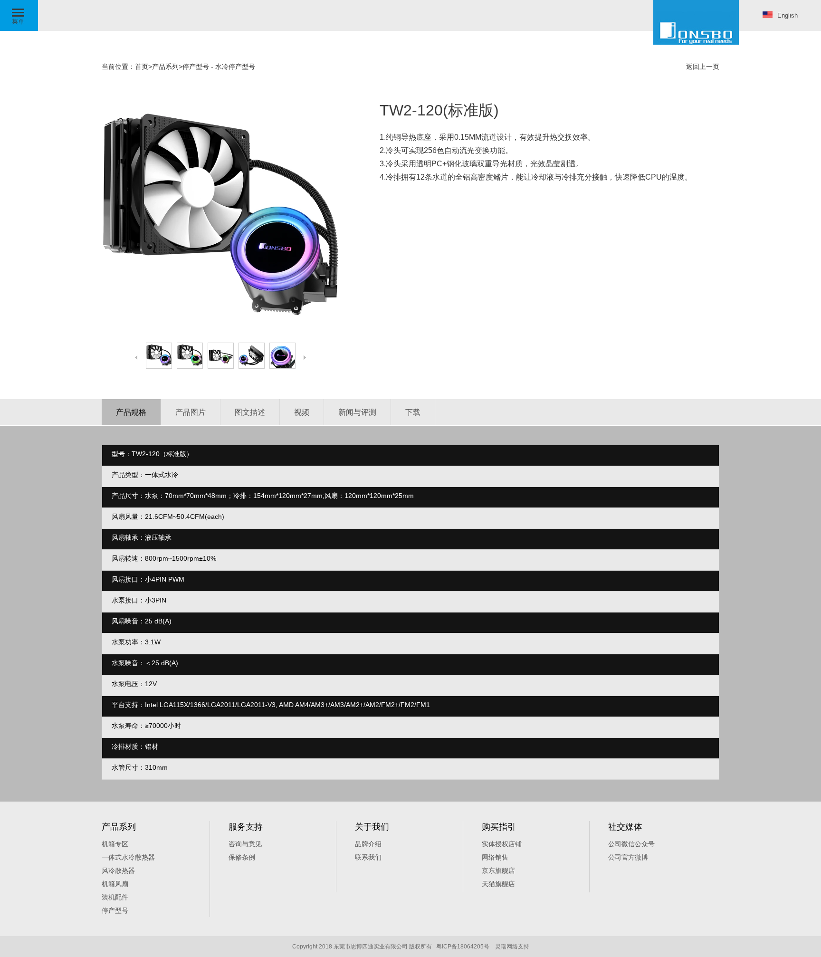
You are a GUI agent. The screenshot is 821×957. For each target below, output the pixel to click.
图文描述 (250, 412)
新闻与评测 (357, 412)
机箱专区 (115, 844)
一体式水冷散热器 (128, 857)
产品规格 (131, 412)
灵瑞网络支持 (512, 946)
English (787, 15)
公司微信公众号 (631, 844)
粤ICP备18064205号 (462, 946)
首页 (141, 66)
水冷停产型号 (235, 66)
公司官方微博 (628, 857)
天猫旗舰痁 (498, 884)
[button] (19, 15)
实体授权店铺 (502, 844)
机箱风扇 (115, 884)
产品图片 (190, 412)
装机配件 (115, 897)
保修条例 (242, 857)
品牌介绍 (368, 844)
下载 (412, 412)
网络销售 (495, 857)
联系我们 (368, 857)
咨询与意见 (245, 844)
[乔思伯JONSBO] (696, 22)
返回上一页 (702, 66)
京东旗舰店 (498, 870)
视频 (301, 412)
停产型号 (195, 66)
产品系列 (165, 66)
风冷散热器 (118, 870)
